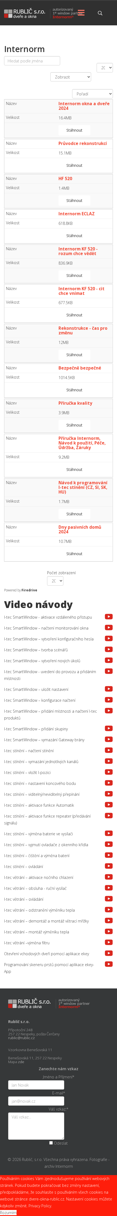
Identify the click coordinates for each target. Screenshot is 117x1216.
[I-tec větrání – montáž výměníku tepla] (109, 931)
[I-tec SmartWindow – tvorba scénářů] (109, 649)
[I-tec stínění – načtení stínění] (109, 750)
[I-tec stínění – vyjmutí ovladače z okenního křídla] (109, 844)
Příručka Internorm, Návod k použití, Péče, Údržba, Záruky (82, 442)
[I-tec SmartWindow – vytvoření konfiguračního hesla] (109, 638)
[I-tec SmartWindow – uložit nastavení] (109, 689)
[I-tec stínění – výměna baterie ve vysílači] (109, 833)
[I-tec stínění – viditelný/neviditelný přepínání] (109, 794)
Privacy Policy (40, 1205)
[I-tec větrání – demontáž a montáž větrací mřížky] (109, 920)
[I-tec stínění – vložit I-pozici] (109, 772)
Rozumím (8, 1212)
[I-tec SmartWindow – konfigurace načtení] (109, 700)
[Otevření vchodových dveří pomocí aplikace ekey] (109, 953)
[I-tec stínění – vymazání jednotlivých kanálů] (109, 761)
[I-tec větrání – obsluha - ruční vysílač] (109, 888)
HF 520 (66, 179)
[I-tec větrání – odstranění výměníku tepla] (109, 909)
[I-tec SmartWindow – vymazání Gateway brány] (109, 739)
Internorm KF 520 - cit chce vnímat (81, 291)
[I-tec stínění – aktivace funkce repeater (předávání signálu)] (109, 815)
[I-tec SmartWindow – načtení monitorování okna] (109, 627)
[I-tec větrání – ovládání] (109, 899)
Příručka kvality (76, 403)
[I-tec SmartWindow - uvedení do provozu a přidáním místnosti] (109, 671)
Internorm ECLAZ (77, 214)
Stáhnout (74, 130)
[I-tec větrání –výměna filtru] (109, 942)
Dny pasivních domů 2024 (80, 529)
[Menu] (81, 13)
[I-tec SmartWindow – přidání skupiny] (109, 728)
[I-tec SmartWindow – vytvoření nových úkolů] (109, 660)
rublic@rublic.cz (21, 1037)
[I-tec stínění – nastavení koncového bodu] (109, 783)
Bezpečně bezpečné (80, 368)
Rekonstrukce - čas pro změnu (83, 330)
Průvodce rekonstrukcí (83, 143)
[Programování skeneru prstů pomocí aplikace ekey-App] (109, 964)
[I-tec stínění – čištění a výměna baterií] (109, 855)
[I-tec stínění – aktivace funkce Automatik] (109, 804)
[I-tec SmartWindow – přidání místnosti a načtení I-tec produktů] (109, 710)
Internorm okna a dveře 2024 (84, 106)
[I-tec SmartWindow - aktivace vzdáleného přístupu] (109, 616)
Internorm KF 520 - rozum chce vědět (78, 251)
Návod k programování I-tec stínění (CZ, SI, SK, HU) (83, 487)
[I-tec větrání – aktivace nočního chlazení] (109, 877)
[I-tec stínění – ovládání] (109, 866)
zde (21, 1061)
